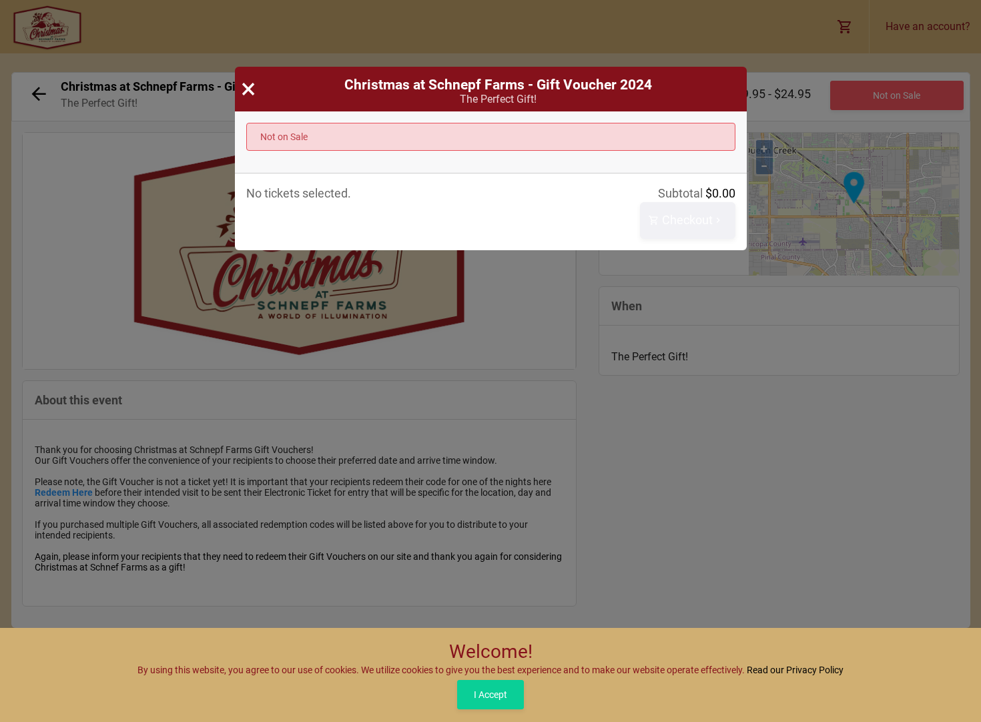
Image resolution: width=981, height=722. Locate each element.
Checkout (686, 220)
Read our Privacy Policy (795, 670)
